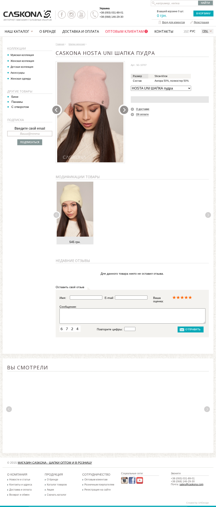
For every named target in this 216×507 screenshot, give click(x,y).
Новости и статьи (19, 479)
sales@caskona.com (191, 484)
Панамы (17, 101)
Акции (50, 489)
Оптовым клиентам (124, 31)
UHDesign (203, 503)
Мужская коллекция (22, 55)
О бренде (47, 31)
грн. (205, 31)
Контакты (163, 31)
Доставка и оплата (80, 31)
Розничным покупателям (99, 484)
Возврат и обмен (19, 494)
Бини (14, 96)
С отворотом (20, 106)
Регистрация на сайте (97, 489)
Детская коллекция (22, 66)
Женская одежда (21, 78)
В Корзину (203, 13)
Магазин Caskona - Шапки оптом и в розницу (55, 462)
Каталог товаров (57, 484)
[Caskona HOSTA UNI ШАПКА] (90, 112)
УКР (186, 31)
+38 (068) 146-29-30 (111, 16)
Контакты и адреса (20, 484)
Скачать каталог (56, 494)
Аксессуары (18, 72)
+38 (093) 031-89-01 (111, 12)
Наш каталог (17, 31)
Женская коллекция (22, 61)
